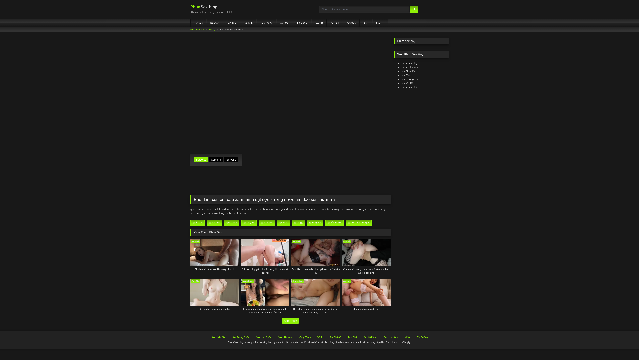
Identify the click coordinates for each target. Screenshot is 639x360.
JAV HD (319, 23)
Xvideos (380, 23)
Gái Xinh (334, 23)
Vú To (320, 337)
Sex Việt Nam (285, 337)
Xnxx (366, 23)
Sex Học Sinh (391, 337)
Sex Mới (406, 75)
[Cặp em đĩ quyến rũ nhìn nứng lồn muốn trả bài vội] (265, 252)
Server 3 (216, 159)
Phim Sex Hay (409, 63)
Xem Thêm (290, 321)
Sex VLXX (407, 83)
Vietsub (249, 23)
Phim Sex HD (409, 87)
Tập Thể (352, 337)
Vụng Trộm (305, 337)
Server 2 (231, 159)
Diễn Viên (215, 23)
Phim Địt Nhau (409, 67)
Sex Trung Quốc (240, 337)
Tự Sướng (422, 337)
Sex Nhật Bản (409, 71)
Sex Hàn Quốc (263, 337)
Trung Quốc (266, 23)
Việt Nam (232, 23)
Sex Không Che (410, 79)
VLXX (407, 337)
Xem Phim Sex (197, 29)
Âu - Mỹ (284, 23)
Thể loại (198, 23)
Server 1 (201, 159)
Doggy (212, 29)
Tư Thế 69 (335, 337)
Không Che (302, 23)
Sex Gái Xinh (370, 337)
